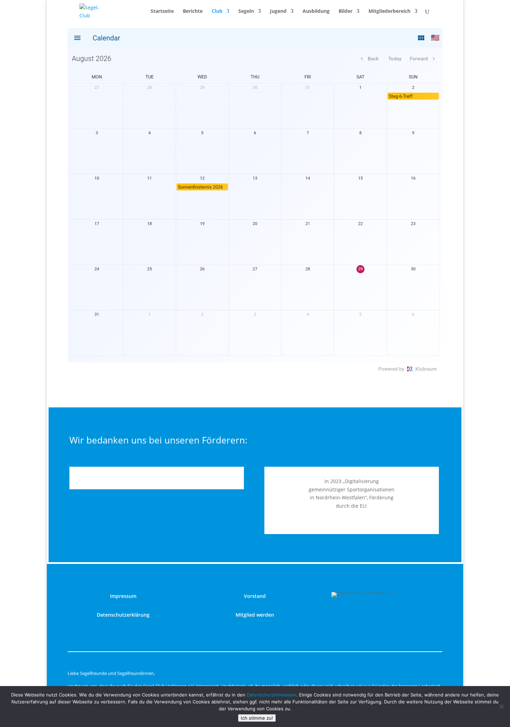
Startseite (162, 11)
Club (217, 11)
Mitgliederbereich (389, 11)
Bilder (345, 11)
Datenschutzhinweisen (271, 695)
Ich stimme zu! (257, 718)
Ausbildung (316, 11)
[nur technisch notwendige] (501, 706)
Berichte (193, 11)
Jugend (278, 11)
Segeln (246, 11)
